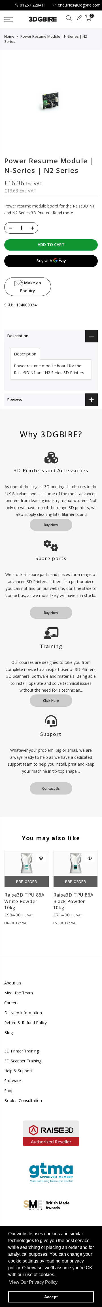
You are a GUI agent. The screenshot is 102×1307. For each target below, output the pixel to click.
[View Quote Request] (78, 19)
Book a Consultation (23, 1100)
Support (51, 734)
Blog (8, 1032)
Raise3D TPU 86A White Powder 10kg (24, 901)
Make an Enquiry (30, 286)
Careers (11, 1002)
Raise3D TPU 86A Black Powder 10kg (73, 901)
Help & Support (18, 1070)
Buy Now (51, 524)
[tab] (25, 354)
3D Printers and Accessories (51, 470)
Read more (62, 212)
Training (51, 646)
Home (9, 36)
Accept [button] (51, 1297)
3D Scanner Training (22, 1061)
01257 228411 (33, 5)
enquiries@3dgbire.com (79, 5)
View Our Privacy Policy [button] (33, 1282)
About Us (12, 983)
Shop (9, 1090)
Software (12, 1080)
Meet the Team (18, 992)
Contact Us (51, 788)
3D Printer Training (21, 1051)
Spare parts (51, 558)
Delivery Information (23, 1012)
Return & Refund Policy (25, 1022)
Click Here (51, 700)
